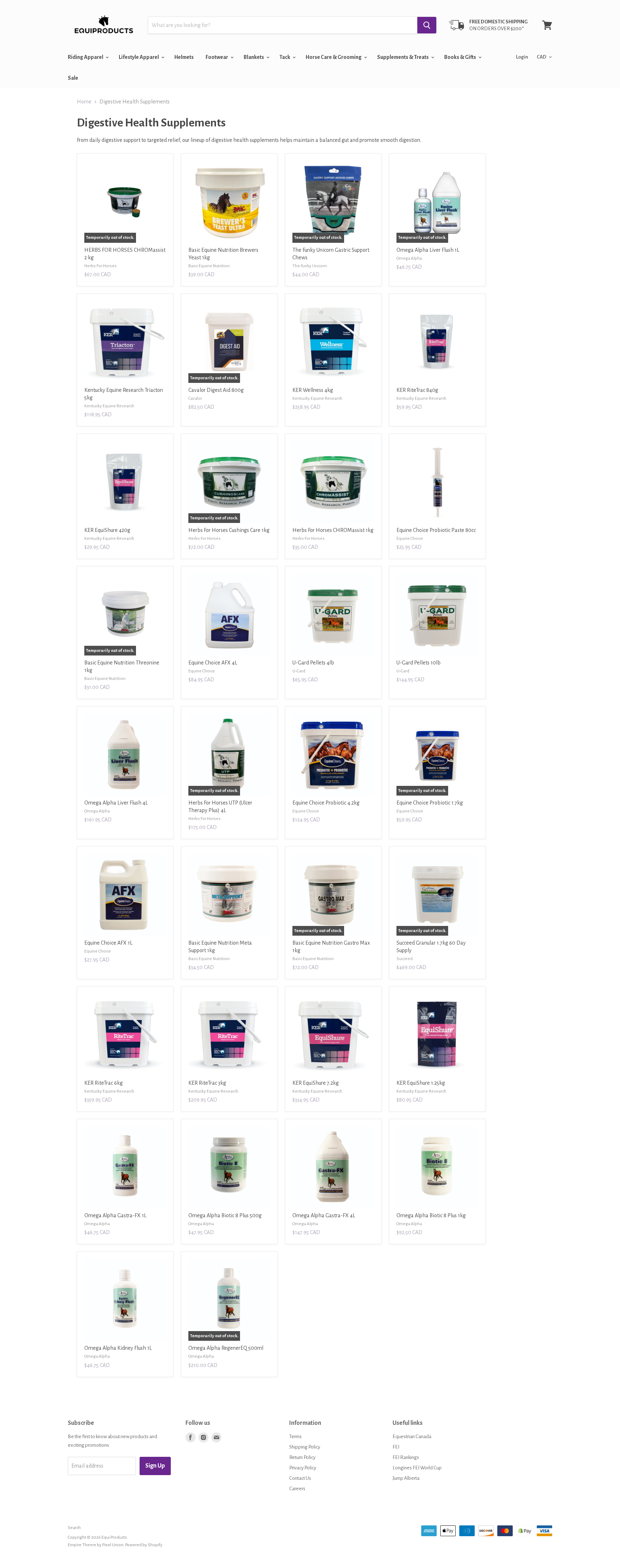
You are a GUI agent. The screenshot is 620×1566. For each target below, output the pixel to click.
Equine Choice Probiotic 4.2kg (326, 803)
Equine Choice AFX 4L (212, 663)
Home (84, 102)
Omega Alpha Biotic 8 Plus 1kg (431, 1215)
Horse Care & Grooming (334, 57)
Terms (295, 1436)
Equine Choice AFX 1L (108, 943)
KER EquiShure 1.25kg (420, 1083)
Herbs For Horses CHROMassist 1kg (333, 530)
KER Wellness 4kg (312, 390)
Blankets (254, 57)
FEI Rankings (406, 1457)
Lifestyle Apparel (139, 57)
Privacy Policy (302, 1467)
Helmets (184, 57)
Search (74, 1527)
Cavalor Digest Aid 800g (216, 390)
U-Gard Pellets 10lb (418, 663)
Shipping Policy (304, 1447)
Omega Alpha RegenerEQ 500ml (225, 1348)
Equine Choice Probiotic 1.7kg (429, 803)
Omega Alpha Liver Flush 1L (427, 250)
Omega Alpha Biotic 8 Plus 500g (225, 1215)
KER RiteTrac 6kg (103, 1083)
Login (522, 57)
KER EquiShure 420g (107, 530)
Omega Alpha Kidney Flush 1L (118, 1348)
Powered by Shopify (144, 1545)
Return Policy (302, 1457)
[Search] (426, 25)
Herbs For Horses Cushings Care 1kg (228, 530)
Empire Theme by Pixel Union (95, 1545)
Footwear (217, 57)
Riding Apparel (86, 57)
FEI (396, 1447)
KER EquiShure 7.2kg (315, 1083)
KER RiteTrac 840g (417, 390)
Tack (285, 57)
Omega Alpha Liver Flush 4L (116, 803)
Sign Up (155, 1466)
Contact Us (300, 1478)
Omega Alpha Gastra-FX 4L (323, 1215)
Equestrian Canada (412, 1436)
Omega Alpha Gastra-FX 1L (115, 1215)
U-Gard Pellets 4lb (313, 663)
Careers (297, 1488)
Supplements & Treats (403, 57)
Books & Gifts (460, 57)
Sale (73, 78)
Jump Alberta (406, 1478)
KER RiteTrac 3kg (207, 1083)
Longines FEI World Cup (417, 1467)
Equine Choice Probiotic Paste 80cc (436, 530)
